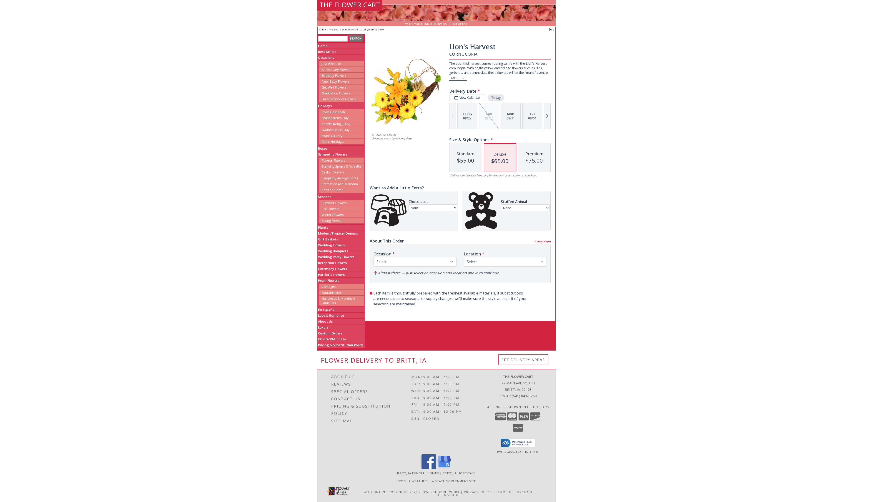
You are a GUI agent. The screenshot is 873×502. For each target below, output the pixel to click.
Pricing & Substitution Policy (340, 345)
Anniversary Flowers (336, 69)
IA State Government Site (453, 481)
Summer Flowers (334, 203)
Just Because (331, 64)
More (455, 78)
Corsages (329, 286)
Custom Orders (330, 333)
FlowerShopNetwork (439, 492)
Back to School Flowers (339, 99)
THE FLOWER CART (349, 4)
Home (322, 46)
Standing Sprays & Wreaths (342, 166)
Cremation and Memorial (340, 184)
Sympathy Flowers (332, 154)
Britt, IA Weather (412, 481)
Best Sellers (327, 51)
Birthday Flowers (334, 75)
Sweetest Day (332, 136)
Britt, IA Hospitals (459, 473)
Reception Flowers (332, 263)
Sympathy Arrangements (340, 178)
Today (496, 97)
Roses (322, 148)
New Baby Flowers (335, 81)
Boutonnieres (332, 292)
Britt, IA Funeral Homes (418, 473)
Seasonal (325, 197)
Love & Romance (331, 315)
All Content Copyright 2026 (391, 492)
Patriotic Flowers (331, 274)
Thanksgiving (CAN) (336, 124)
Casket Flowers (333, 172)
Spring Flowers (332, 220)
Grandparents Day (335, 118)
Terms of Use (450, 495)
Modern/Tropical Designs (338, 233)
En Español (326, 309)
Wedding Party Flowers (336, 257)
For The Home (332, 190)
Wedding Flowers (331, 245)
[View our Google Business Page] (444, 467)
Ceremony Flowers (332, 269)
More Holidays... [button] (333, 141)
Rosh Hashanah (333, 112)
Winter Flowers (333, 215)
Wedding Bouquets (333, 251)
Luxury (323, 327)
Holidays (325, 106)
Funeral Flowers (333, 160)
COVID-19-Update (332, 339)
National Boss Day (335, 130)
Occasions (326, 57)
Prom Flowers (328, 280)
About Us (325, 321)
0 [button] (553, 29)
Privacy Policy (478, 492)
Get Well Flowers (334, 87)
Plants (323, 227)
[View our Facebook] (428, 467)
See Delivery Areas (523, 359)
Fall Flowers (330, 209)
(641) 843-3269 (375, 29)
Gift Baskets (328, 239)
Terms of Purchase (514, 492)
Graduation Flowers (336, 93)
